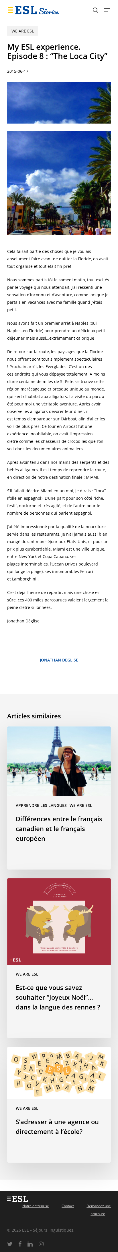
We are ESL (22, 31)
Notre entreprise (35, 1205)
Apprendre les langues (41, 805)
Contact (68, 1205)
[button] (107, 10)
